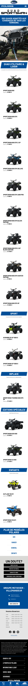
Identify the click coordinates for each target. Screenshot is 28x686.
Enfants (14, 553)
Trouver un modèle (14, 569)
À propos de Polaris (10, 663)
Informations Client (10, 667)
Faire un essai (14, 565)
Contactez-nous (14, 572)
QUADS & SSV (7, 658)
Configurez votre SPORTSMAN (14, 576)
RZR (14, 537)
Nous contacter (14, 604)
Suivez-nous (7, 672)
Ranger (14, 542)
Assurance (6, 676)
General (14, 548)
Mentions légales (14, 635)
